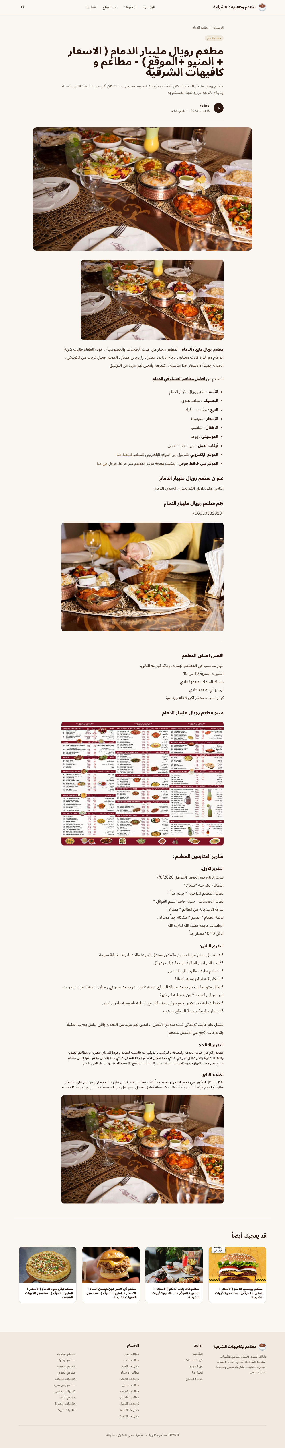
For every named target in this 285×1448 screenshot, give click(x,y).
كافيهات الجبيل (129, 1403)
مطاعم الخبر (131, 1353)
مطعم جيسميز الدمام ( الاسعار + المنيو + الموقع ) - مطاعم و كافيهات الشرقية (239, 1293)
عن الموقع (110, 7)
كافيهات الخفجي (65, 1391)
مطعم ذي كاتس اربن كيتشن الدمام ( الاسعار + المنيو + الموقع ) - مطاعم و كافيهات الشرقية (111, 1293)
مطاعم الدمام (201, 27)
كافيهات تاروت (66, 1410)
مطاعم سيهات (66, 1353)
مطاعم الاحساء (130, 1372)
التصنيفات (130, 7)
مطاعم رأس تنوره (64, 1385)
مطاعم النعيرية (66, 1366)
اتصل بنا (91, 7)
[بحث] (23, 7)
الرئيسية (149, 7)
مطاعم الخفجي (66, 1372)
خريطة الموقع (194, 1378)
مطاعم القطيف (129, 1391)
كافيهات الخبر (130, 1366)
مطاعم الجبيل (130, 1385)
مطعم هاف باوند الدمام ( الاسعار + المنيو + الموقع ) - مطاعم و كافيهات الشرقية (175, 1293)
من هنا (102, 463)
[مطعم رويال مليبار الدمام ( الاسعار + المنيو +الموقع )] (142, 300)
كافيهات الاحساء (129, 1410)
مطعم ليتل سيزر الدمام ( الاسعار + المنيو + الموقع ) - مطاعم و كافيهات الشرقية (49, 1293)
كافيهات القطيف (128, 1416)
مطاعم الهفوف (66, 1360)
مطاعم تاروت (67, 1397)
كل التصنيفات (194, 1360)
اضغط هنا (125, 454)
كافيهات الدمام (130, 1378)
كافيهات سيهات (65, 1378)
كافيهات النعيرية (65, 1403)
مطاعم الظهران (129, 1397)
